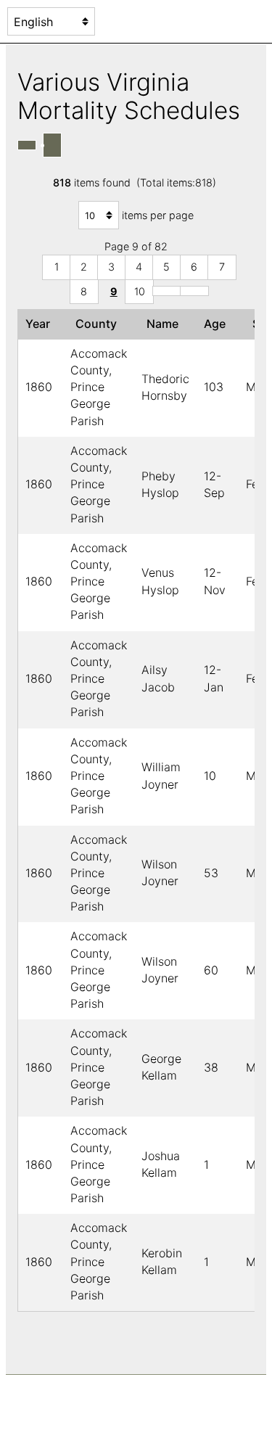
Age (217, 323)
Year (40, 323)
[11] (166, 291)
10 (139, 291)
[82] (194, 291)
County (99, 323)
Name (165, 323)
